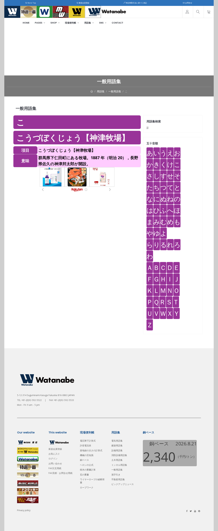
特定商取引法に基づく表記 (136, 3)
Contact (117, 22)
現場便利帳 (71, 22)
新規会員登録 (83, 3)
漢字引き (115, 474)
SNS (101, 22)
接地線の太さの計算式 (91, 450)
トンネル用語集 (119, 464)
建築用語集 (117, 445)
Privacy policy (23, 510)
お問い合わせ (55, 463)
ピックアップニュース (122, 484)
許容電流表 (85, 445)
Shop (53, 22)
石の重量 (84, 474)
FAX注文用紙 (55, 468)
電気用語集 (117, 440)
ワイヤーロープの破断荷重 (92, 481)
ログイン (53, 458)
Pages (39, 22)
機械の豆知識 (86, 455)
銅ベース (84, 459)
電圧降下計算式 (88, 440)
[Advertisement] (109, 51)
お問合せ (188, 3)
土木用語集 (117, 459)
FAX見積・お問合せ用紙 (60, 472)
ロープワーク (86, 487)
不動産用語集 (118, 479)
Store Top (31, 3)
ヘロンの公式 (86, 464)
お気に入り (54, 453)
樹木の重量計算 (88, 469)
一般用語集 (114, 91)
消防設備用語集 (119, 455)
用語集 (87, 22)
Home (26, 22)
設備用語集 (117, 450)
